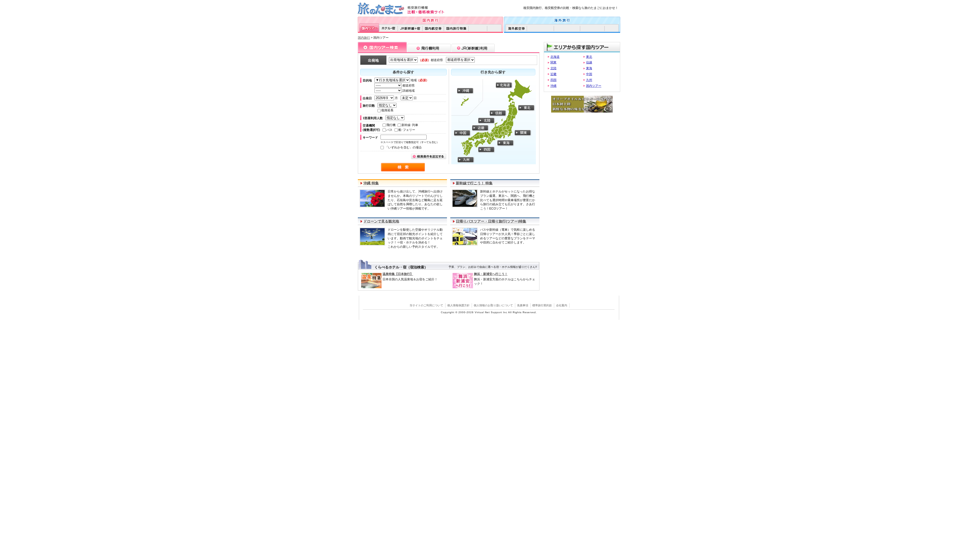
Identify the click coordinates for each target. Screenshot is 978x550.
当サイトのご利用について (426, 305)
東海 (589, 68)
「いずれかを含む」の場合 (403, 147)
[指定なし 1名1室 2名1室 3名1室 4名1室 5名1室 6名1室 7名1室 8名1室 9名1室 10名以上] (395, 118)
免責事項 (522, 305)
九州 (589, 80)
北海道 (555, 57)
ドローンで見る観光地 (381, 221)
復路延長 (387, 110)
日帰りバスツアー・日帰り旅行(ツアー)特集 (491, 221)
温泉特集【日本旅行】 (398, 274)
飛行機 (391, 125)
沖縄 (553, 86)
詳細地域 (408, 90)
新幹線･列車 (409, 125)
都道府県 (408, 85)
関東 (553, 62)
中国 (589, 74)
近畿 (553, 74)
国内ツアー (593, 86)
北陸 (553, 68)
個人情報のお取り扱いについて (493, 305)
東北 (589, 57)
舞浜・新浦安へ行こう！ (491, 274)
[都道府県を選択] (459, 60)
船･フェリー (406, 130)
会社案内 (561, 305)
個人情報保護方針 (458, 305)
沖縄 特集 (371, 183)
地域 (419, 80)
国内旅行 (364, 37)
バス (389, 130)
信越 (589, 62)
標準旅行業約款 (542, 305)
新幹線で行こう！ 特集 (474, 183)
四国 (553, 80)
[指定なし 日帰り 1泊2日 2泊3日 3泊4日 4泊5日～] (388, 105)
